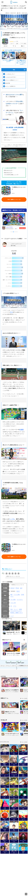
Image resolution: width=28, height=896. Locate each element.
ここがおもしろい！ (10, 74)
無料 (11, 594)
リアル (14, 606)
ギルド (12, 596)
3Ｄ (11, 606)
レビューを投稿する (10, 86)
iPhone (17, 588)
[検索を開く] (26, 2)
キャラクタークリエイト (16, 611)
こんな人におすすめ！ (10, 77)
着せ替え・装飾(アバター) (16, 612)
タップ (12, 616)
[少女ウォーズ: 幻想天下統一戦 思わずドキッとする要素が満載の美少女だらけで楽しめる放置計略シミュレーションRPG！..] (10, 686)
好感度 (22, 429)
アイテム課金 (17, 594)
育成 (11, 609)
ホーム (2, 665)
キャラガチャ (20, 599)
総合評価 (7, 83)
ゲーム (8, 665)
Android (12, 588)
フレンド (16, 609)
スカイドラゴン (9, 227)
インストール (22, 228)
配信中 (18, 591)
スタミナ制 (13, 602)
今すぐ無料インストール (14, 199)
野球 (11, 312)
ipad (21, 588)
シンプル (12, 519)
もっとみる (24, 676)
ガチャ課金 (13, 599)
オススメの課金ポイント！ (12, 80)
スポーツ (14, 665)
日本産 (22, 594)
